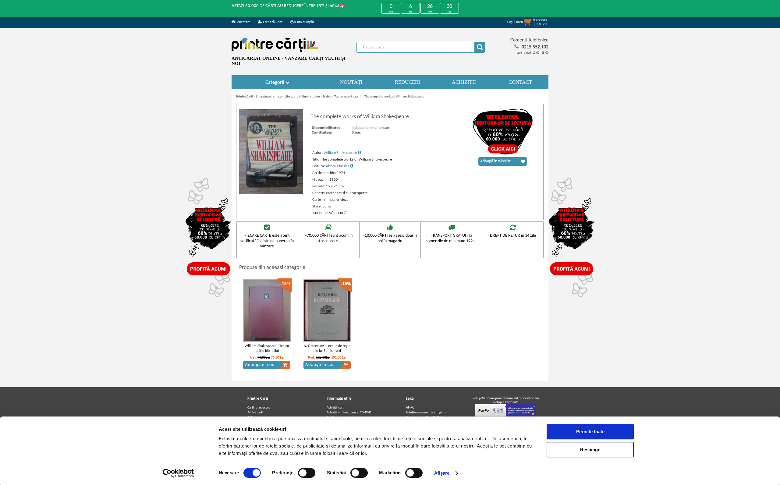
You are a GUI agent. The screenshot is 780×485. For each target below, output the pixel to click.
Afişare (442, 473)
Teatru (327, 96)
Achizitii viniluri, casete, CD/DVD (349, 412)
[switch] (306, 473)
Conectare (242, 22)
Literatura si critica (269, 96)
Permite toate (590, 431)
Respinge (590, 449)
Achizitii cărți (336, 407)
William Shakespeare (341, 153)
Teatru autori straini (347, 96)
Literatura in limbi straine (302, 96)
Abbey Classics (338, 166)
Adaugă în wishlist (495, 161)
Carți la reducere (258, 407)
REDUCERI (407, 82)
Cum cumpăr (304, 22)
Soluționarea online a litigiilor (426, 412)
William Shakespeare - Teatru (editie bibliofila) (267, 348)
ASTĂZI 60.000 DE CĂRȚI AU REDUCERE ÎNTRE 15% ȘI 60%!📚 (288, 6)
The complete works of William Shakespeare (394, 96)
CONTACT (520, 82)
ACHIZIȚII (464, 82)
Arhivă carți (255, 412)
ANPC (410, 407)
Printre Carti (244, 96)
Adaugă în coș (259, 365)
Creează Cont (272, 22)
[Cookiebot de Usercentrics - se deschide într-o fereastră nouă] (178, 473)
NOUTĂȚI (351, 82)
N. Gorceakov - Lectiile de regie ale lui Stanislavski (327, 348)
